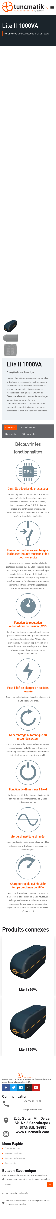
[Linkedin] (21, 1087)
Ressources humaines (15, 1158)
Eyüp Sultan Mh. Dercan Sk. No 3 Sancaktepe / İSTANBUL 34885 (33, 1123)
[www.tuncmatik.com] (6, 1134)
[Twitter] (13, 1087)
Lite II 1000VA (24, 365)
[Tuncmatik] (23, 7)
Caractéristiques (28, 428)
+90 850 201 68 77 (32, 1101)
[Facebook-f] (6, 1087)
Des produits (27, 34)
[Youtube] (36, 1087)
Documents (10, 434)
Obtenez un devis (29, 434)
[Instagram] (28, 1087)
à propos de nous (12, 1149)
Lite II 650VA (28, 990)
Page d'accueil (11, 34)
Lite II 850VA (28, 1049)
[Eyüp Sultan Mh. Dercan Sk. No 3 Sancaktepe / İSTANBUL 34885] (6, 1120)
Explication (10, 428)
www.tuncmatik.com (32, 1132)
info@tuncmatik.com (32, 1110)
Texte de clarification (14, 1153)
